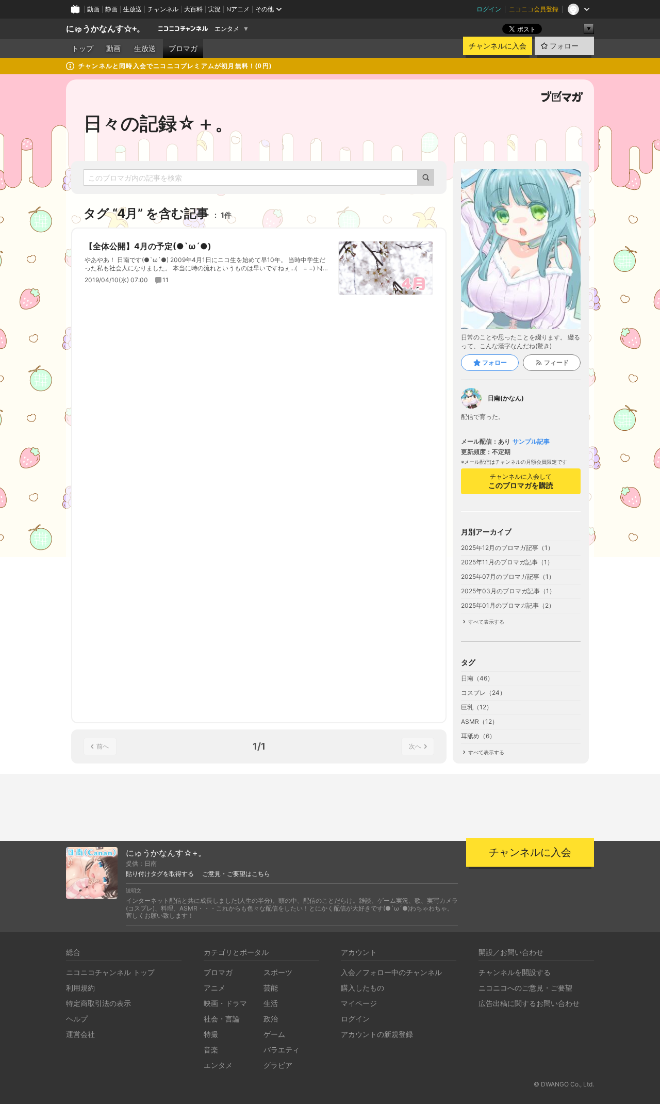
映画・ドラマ (225, 1003)
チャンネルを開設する (514, 972)
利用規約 (80, 987)
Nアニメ (238, 9)
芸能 (270, 987)
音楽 (211, 1049)
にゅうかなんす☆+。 (105, 28)
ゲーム (274, 1034)
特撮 (211, 1034)
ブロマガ (183, 48)
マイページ (359, 1003)
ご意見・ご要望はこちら (236, 874)
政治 (270, 1018)
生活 (270, 1003)
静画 (111, 9)
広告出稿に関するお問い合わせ (529, 1003)
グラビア (277, 1065)
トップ (82, 48)
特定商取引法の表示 (98, 1003)
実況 (214, 9)
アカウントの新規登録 (377, 1034)
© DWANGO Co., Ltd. (564, 1084)
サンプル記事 (531, 442)
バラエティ (281, 1049)
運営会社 (80, 1034)
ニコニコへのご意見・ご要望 (525, 987)
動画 (93, 9)
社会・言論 (222, 1018)
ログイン (488, 9)
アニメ (214, 987)
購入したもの (362, 987)
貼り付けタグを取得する (160, 874)
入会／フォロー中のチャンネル (391, 972)
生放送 (132, 9)
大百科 (193, 9)
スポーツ (277, 972)
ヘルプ (77, 1018)
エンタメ (226, 29)
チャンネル (162, 9)
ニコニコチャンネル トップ (110, 972)
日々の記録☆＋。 (159, 123)
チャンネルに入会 (497, 46)
